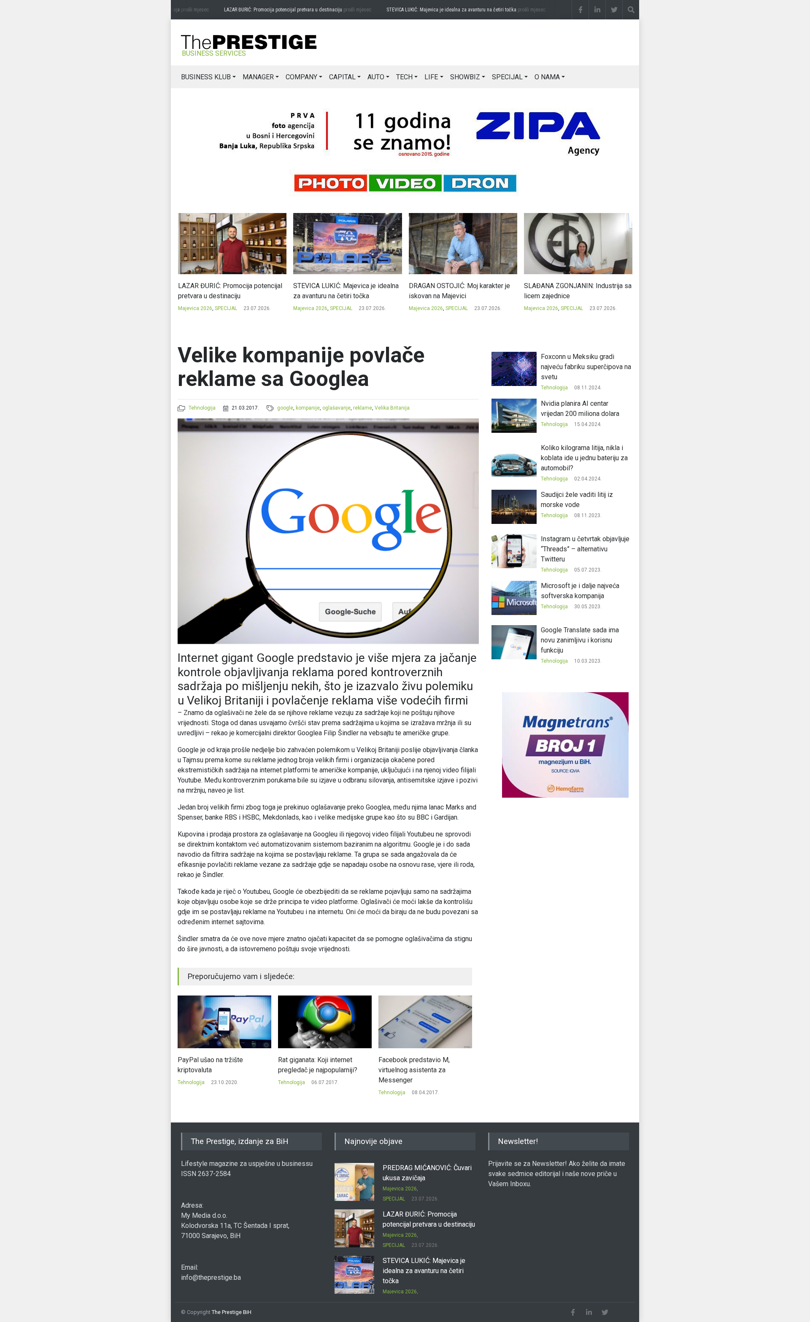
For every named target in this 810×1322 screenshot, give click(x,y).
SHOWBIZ (465, 77)
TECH (404, 77)
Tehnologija (202, 408)
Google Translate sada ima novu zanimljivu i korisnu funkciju (580, 640)
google (285, 408)
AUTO (375, 77)
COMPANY (301, 77)
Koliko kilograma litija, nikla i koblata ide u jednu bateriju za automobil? (584, 458)
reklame (362, 408)
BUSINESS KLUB (206, 77)
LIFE (431, 77)
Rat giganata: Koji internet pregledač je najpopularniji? (217, 1065)
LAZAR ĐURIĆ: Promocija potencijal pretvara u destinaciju (293, 10)
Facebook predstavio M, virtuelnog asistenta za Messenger (313, 1070)
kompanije (308, 408)
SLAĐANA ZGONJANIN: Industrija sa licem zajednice (462, 291)
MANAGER (258, 77)
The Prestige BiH (231, 1312)
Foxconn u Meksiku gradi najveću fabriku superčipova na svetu (586, 367)
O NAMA (547, 77)
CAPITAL (342, 77)
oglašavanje (336, 408)
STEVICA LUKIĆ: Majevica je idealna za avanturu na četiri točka (461, 10)
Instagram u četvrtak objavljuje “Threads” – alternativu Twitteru (585, 549)
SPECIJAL (507, 77)
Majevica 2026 (195, 308)
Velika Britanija (392, 408)
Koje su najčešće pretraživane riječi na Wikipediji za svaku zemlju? (422, 1070)
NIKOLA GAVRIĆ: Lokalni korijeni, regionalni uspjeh (572, 291)
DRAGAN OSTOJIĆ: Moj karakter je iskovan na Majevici (343, 291)
